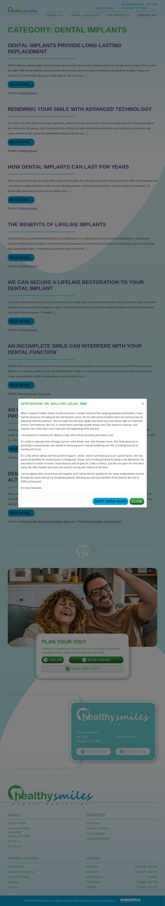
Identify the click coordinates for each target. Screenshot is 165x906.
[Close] (143, 403)
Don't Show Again (110, 501)
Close (136, 501)
